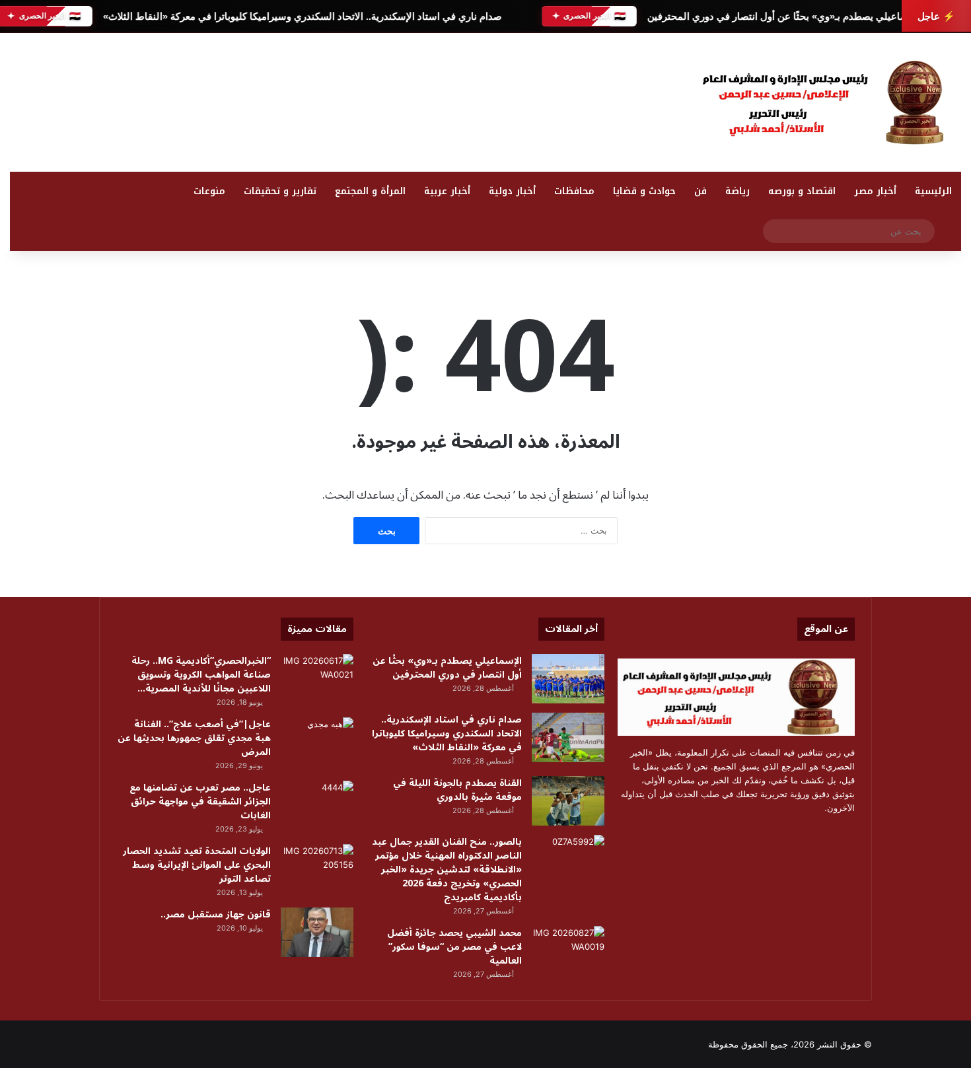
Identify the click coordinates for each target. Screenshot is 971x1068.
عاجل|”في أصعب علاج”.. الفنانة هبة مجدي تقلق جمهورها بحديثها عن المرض (194, 738)
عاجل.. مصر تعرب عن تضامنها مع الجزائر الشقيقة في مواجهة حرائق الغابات (200, 801)
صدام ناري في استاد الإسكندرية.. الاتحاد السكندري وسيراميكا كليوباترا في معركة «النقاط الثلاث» (301, 16)
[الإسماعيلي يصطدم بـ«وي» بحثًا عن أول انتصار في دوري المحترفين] (568, 678)
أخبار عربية (447, 191)
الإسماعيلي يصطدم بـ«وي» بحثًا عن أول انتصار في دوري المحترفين (785, 16)
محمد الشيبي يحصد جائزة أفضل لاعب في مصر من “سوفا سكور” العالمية (454, 946)
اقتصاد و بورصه (802, 191)
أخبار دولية (512, 191)
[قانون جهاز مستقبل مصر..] (317, 932)
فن (700, 191)
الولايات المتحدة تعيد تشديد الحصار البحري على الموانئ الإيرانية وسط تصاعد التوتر (197, 864)
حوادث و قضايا (644, 191)
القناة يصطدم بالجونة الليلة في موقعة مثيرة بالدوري (457, 789)
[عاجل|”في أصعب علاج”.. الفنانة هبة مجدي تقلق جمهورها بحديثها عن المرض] (317, 742)
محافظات (574, 191)
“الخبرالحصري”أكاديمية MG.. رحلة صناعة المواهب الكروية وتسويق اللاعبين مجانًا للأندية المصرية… (201, 674)
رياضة (737, 191)
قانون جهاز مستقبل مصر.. (216, 914)
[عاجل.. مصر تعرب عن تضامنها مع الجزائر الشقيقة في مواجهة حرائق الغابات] (317, 805)
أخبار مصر (875, 191)
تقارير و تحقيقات (280, 191)
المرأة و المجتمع (370, 191)
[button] (626, 99)
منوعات (209, 191)
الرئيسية (933, 191)
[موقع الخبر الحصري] (829, 102)
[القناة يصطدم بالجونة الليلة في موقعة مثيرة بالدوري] (568, 801)
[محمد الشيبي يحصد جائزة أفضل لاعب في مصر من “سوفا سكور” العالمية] (568, 951)
